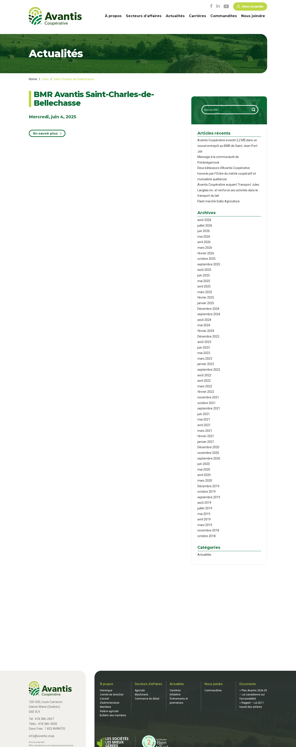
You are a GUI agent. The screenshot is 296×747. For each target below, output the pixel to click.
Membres (105, 706)
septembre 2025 (208, 264)
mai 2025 (203, 281)
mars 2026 (204, 247)
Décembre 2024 (208, 308)
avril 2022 (204, 380)
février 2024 (205, 331)
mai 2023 (203, 353)
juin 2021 (203, 414)
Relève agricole (109, 711)
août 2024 (204, 320)
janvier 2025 (205, 303)
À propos (113, 16)
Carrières (197, 16)
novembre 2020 (208, 453)
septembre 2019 (208, 497)
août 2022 (204, 375)
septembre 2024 (208, 314)
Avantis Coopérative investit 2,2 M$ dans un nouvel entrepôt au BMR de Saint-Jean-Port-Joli (227, 145)
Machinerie (141, 694)
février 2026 (205, 253)
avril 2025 (204, 286)
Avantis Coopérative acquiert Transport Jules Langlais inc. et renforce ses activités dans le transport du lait (228, 190)
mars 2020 (204, 480)
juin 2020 (203, 464)
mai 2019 (203, 514)
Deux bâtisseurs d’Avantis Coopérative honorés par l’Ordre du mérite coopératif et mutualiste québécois (226, 173)
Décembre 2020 (208, 447)
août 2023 (204, 342)
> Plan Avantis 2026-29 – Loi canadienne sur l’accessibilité (253, 694)
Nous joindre (253, 16)
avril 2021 (204, 425)
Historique (106, 690)
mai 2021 (203, 419)
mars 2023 (204, 358)
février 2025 (205, 297)
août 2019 (204, 502)
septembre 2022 (208, 369)
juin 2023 (203, 347)
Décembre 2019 (208, 486)
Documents (247, 684)
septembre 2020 (208, 458)
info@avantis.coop (41, 736)
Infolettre (175, 694)
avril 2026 (204, 242)
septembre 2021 (208, 408)
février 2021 (205, 436)
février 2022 (205, 391)
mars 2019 (204, 525)
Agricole (140, 690)
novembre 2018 (208, 530)
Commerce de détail (147, 698)
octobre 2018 (206, 536)
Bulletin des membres (113, 715)
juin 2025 (203, 275)
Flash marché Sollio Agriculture (218, 201)
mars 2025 (204, 292)
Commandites (223, 16)
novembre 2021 (208, 397)
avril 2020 (204, 475)
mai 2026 (203, 236)
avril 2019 (204, 519)
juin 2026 (203, 231)
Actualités (175, 16)
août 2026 (204, 220)
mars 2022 (204, 386)
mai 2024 (203, 325)
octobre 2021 (206, 403)
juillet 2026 (204, 225)
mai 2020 (203, 469)
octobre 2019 (206, 491)
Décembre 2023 (208, 336)
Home (33, 79)
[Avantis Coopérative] (55, 16)
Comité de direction (112, 694)
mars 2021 (204, 430)
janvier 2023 (205, 364)
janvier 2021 (205, 441)
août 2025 (204, 269)
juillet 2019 (204, 508)
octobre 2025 (206, 258)
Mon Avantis (252, 6)
